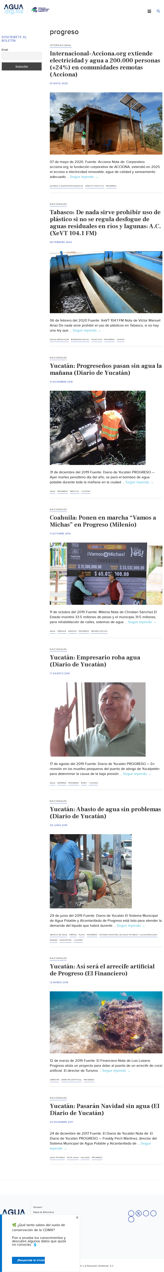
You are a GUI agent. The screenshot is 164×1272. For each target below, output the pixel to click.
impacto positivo (94, 186)
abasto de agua (58, 935)
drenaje (61, 631)
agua (52, 491)
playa (82, 935)
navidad (85, 1158)
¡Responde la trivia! (31, 1260)
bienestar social (80, 339)
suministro (66, 940)
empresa (61, 783)
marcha (72, 631)
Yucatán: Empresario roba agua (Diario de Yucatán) (95, 660)
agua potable (57, 1158)
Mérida (73, 935)
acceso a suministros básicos (66, 186)
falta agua (73, 1158)
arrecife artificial (71, 1080)
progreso (111, 186)
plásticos (96, 339)
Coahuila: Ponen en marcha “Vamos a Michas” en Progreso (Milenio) (103, 521)
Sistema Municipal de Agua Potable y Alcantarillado (128, 935)
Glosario (37, 1207)
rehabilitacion (99, 631)
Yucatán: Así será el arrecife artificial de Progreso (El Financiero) (102, 969)
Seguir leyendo (84, 177)
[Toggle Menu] (149, 11)
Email (5, 49)
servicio (74, 491)
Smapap (54, 940)
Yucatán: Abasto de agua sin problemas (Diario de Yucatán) (105, 812)
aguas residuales (59, 339)
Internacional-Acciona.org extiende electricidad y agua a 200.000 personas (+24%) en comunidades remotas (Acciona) (105, 63)
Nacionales (58, 204)
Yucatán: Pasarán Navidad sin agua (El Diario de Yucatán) (104, 1109)
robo (84, 783)
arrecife (54, 1080)
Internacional (61, 45)
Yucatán (85, 491)
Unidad (120, 339)
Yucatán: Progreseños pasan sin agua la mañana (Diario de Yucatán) (106, 369)
